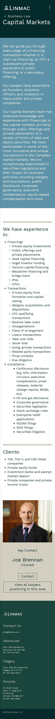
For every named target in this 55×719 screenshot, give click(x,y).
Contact (27, 576)
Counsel (27, 565)
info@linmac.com (11, 632)
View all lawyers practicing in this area (28, 587)
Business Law (18, 16)
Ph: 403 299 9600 (11, 673)
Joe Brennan (27, 560)
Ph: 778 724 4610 (11, 652)
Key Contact (27, 550)
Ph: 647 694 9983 (11, 698)
